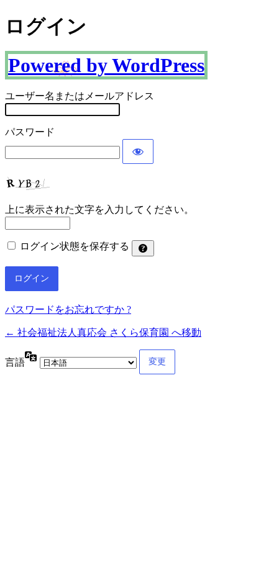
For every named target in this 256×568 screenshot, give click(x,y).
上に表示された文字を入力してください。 (99, 209)
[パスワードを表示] (137, 151)
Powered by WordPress (106, 65)
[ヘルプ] (143, 248)
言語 (15, 362)
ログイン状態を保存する (74, 246)
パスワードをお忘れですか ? (68, 309)
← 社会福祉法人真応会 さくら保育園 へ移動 (103, 332)
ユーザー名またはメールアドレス (79, 96)
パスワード (30, 132)
